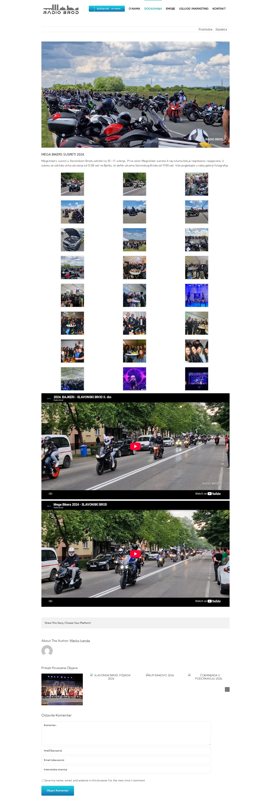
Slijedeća (221, 29)
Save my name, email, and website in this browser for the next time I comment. (95, 780)
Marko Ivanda (80, 641)
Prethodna (205, 29)
